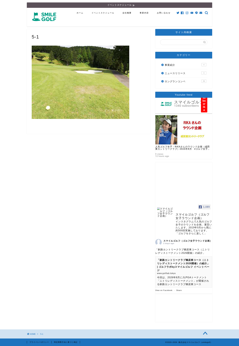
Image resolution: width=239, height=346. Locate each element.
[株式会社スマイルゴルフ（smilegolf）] (45, 23)
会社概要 (127, 13)
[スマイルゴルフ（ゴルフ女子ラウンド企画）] (165, 212)
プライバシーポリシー (39, 342)
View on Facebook (164, 290)
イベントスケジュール (103, 13)
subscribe (204, 104)
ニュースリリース (184, 73)
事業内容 (144, 13)
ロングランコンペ (185, 81)
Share (179, 290)
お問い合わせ (164, 13)
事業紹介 (184, 65)
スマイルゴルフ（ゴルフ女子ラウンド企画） (187, 240)
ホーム (80, 13)
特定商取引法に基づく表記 (65, 342)
